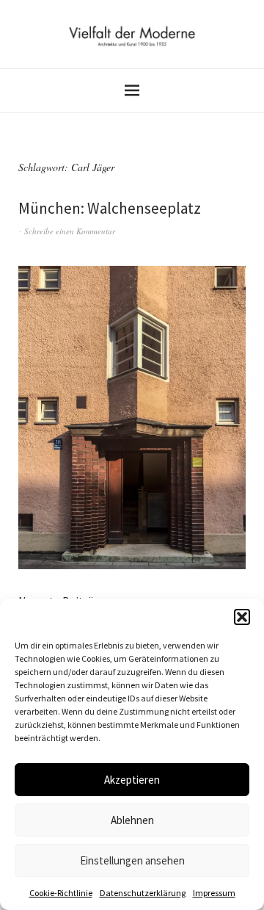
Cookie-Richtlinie (60, 892)
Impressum (214, 892)
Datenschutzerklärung (143, 892)
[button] (242, 617)
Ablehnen (132, 820)
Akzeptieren (132, 780)
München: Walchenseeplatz (109, 208)
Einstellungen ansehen (132, 860)
